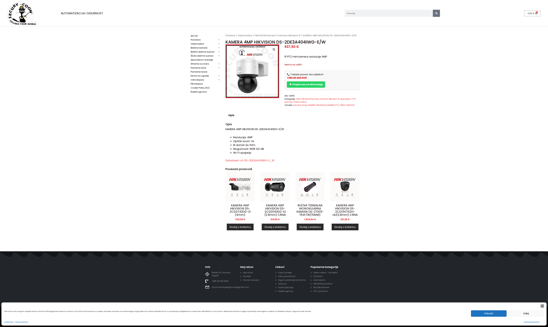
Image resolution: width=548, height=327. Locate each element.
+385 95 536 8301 (297, 78)
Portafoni (196, 39)
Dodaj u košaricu (240, 227)
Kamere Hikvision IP (289, 35)
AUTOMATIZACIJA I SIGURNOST (82, 13)
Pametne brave (199, 71)
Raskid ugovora (199, 91)
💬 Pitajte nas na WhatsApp (306, 84)
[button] (542, 306)
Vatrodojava (197, 79)
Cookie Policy (9, 322)
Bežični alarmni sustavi (202, 51)
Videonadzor (245, 35)
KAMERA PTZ (333, 105)
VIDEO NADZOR (347, 105)
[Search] (436, 13)
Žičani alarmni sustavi (202, 55)
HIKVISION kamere (265, 35)
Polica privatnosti (21, 322)
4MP (298, 99)
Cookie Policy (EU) (200, 87)
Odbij (526, 313)
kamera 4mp (300, 105)
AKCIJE (194, 35)
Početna (230, 35)
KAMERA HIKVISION (317, 105)
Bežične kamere (199, 47)
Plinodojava (197, 83)
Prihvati (488, 313)
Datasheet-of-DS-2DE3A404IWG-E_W (249, 160)
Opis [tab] (231, 115)
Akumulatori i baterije (202, 59)
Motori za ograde (200, 75)
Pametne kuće (198, 67)
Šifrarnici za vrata (200, 63)
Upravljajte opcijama (531, 322)
